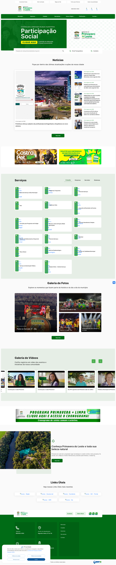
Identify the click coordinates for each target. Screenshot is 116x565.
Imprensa (63, 531)
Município (63, 524)
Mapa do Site (58, 2)
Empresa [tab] (77, 180)
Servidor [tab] (87, 180)
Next (100, 361)
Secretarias (63, 534)
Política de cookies (16, 556)
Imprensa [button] (32, 16)
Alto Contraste (40, 2)
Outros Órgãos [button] (70, 16)
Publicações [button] (82, 16)
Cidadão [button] (45, 16)
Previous (93, 361)
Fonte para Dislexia (75, 2)
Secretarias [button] (57, 16)
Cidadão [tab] (68, 180)
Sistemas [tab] (97, 180)
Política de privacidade (36, 556)
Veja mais (58, 135)
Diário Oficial (80, 513)
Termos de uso (16, 559)
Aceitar (36, 559)
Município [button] (20, 16)
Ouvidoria (69, 513)
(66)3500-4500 (75, 9)
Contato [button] (94, 16)
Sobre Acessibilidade (93, 2)
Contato (63, 537)
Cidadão (63, 527)
